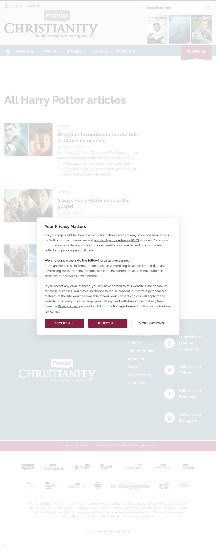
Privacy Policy (68, 306)
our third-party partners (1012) (116, 240)
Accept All (64, 323)
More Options (151, 323)
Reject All (107, 323)
